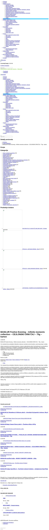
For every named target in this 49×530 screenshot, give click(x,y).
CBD (4, 498)
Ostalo (7, 25)
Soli (6, 38)
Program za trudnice (10, 52)
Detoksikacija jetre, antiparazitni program (15, 11)
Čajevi (4, 47)
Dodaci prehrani (6, 3)
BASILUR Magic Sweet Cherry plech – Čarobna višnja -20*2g (18, 424)
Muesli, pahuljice (9, 43)
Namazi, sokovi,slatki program (12, 44)
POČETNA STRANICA (8, 522)
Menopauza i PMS (10, 6)
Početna (5, 1)
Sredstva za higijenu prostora (12, 56)
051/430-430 (3, 480)
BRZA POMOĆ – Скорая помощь (11, 505)
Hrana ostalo (6, 166)
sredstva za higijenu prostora (9, 195)
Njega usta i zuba (10, 32)
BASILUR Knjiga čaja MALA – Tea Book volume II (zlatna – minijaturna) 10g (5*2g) (24, 469)
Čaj (28, 359)
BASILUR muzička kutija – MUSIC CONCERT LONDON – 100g (18, 458)
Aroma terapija (9, 28)
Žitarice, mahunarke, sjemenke (13, 41)
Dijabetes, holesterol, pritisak (9, 162)
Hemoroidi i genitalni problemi (12, 24)
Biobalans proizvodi (7, 157)
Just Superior (6, 171)
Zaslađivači (8, 37)
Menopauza (5, 179)
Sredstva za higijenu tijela (11, 55)
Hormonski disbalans (10, 15)
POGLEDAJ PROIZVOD (6, 408)
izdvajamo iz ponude (7, 169)
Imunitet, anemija (9, 5)
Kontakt (5, 57)
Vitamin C (5, 201)
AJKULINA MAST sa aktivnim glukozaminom (14, 512)
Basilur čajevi (6, 155)
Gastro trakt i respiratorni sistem (13, 8)
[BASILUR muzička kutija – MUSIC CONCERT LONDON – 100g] (17, 452)
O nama (5, 2)
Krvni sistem (6, 176)
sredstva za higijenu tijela (9, 196)
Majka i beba (6, 51)
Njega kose (8, 31)
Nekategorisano (6, 184)
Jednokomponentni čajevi (11, 48)
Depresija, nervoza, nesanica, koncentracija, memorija (18, 13)
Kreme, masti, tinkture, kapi (9, 20)
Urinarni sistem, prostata (11, 10)
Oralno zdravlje (9, 7)
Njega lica (8, 29)
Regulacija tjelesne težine (11, 16)
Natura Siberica (6, 18)
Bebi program (9, 53)
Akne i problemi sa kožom (11, 22)
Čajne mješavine (9, 49)
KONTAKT (5, 523)
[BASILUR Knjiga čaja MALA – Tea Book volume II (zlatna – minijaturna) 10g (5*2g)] (15, 463)
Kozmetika (5, 26)
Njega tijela (8, 30)
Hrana (4, 33)
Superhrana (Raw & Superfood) (13, 40)
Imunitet (5, 168)
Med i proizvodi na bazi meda (12, 34)
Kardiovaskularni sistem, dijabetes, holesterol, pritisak (18, 9)
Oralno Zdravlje (6, 189)
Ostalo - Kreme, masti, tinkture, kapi (11, 191)
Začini (7, 39)
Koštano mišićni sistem (11, 14)
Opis (4, 363)
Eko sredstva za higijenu (8, 54)
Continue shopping (5, 65)
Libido (7, 17)
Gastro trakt (5, 163)
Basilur (25, 359)
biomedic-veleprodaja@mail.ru (10, 485)
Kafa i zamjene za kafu (11, 45)
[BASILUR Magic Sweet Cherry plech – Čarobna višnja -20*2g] (17, 418)
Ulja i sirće (8, 36)
